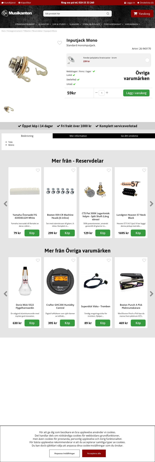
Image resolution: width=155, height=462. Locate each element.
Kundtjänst (10, 2)
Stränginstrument (25, 24)
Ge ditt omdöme (129, 135)
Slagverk (74, 24)
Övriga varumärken (137, 75)
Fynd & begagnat (112, 24)
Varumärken (131, 24)
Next (151, 202)
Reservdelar (37, 31)
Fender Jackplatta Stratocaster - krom (100, 57)
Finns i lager (85, 71)
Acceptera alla (94, 453)
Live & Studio (59, 24)
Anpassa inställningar (64, 453)
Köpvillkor (26, 2)
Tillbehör (27, 31)
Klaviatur (44, 24)
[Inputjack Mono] (8, 109)
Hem (4, 31)
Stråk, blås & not (91, 24)
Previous (4, 202)
